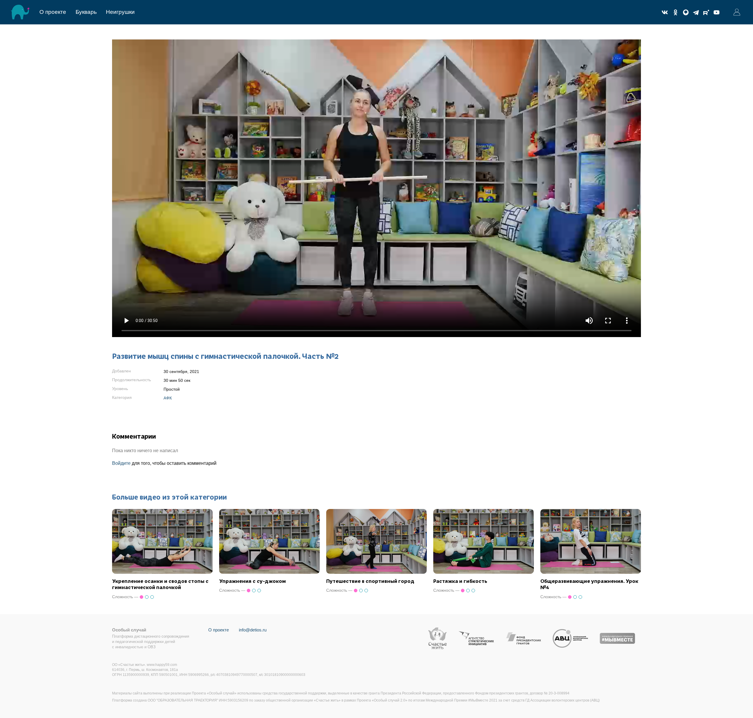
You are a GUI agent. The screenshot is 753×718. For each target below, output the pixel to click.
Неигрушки (120, 12)
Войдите (121, 463)
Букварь (86, 12)
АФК (168, 398)
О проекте (52, 12)
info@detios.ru (252, 629)
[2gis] (686, 12)
